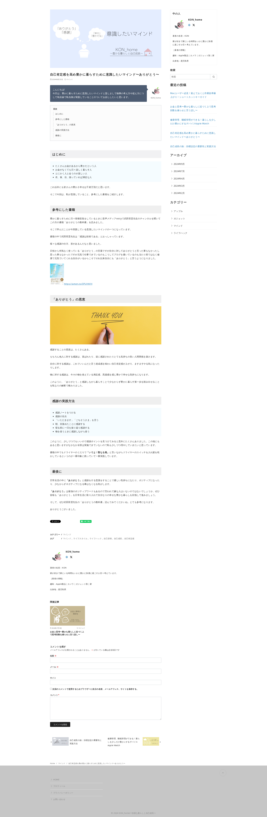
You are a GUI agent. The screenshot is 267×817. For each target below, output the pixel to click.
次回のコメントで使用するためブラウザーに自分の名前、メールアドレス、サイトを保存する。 (95, 689)
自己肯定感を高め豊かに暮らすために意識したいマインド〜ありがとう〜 (96, 763)
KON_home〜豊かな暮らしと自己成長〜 (133, 4)
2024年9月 (179, 164)
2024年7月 (179, 171)
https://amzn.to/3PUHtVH (78, 283)
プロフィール (59, 786)
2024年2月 (179, 193)
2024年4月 (179, 178)
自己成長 (118, 538)
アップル (178, 211)
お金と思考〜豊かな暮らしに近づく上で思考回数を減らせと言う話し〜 (67, 633)
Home (52, 763)
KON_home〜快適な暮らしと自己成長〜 (137, 813)
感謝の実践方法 (62, 130)
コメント (54, 695)
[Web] (67, 556)
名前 (53, 655)
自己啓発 (108, 538)
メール (54, 667)
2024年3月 (179, 185)
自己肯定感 (129, 538)
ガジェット (179, 218)
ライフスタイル (80, 538)
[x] (71, 556)
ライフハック (96, 538)
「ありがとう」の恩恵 (65, 124)
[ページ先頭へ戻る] (223, 773)
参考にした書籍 (62, 119)
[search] (213, 76)
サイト (53, 678)
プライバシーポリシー (63, 792)
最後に (58, 135)
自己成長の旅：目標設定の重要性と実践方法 (86, 742)
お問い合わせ (59, 799)
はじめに (59, 113)
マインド (69, 79)
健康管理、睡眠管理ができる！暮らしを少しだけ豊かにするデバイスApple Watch (124, 742)
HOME (56, 779)
